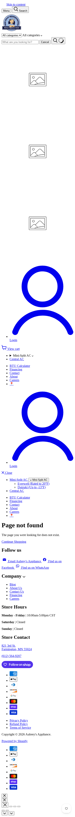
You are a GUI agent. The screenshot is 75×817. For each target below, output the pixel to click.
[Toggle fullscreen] (14, 806)
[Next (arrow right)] (7, 810)
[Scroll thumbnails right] (11, 813)
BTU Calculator (20, 366)
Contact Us (17, 591)
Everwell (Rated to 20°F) (33, 483)
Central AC (17, 359)
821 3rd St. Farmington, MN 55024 (17, 647)
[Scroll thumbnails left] (5, 813)
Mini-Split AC (22, 355)
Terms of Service (20, 727)
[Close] (4, 796)
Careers (14, 380)
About (14, 376)
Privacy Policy (19, 720)
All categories (31, 35)
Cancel (45, 42)
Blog (13, 584)
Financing (16, 369)
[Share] (10, 806)
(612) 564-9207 (11, 656)
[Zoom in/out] (18, 806)
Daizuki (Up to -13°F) (32, 487)
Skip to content (15, 4)
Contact (14, 373)
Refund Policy (19, 724)
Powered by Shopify (15, 741)
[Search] (58, 40)
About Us (16, 588)
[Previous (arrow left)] (3, 810)
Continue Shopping (14, 541)
